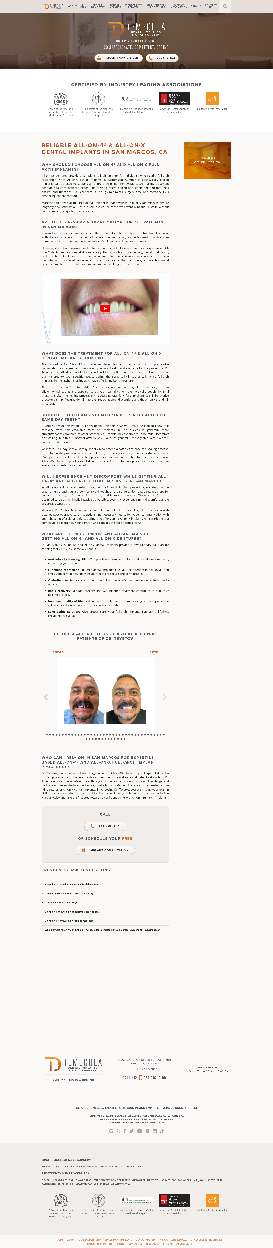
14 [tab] (88, 735)
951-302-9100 (154, 1077)
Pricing (196, 6)
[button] (105, 884)
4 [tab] (56, 735)
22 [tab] (113, 735)
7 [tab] (66, 735)
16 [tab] (94, 735)
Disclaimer (152, 1244)
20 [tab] (107, 735)
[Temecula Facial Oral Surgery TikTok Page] (162, 1131)
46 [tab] (108, 739)
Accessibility (184, 1244)
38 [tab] (164, 735)
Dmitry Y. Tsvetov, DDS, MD (136, 41)
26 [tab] (126, 735)
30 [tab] (138, 735)
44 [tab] (102, 739)
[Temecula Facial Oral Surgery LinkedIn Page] (155, 1131)
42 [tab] (96, 739)
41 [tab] (93, 739)
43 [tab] (99, 739)
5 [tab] (59, 735)
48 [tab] (115, 739)
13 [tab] (85, 735)
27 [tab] (129, 735)
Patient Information (99, 1244)
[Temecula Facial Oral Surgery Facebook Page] (124, 1131)
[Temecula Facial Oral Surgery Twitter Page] (131, 1131)
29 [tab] (135, 735)
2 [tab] (50, 735)
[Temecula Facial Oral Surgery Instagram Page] (147, 1131)
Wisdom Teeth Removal (173, 1240)
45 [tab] (105, 739)
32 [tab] (145, 735)
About (72, 6)
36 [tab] (157, 735)
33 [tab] (148, 735)
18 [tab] (100, 735)
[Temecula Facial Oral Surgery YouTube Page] (139, 1131)
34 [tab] (151, 735)
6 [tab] (63, 735)
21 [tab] (110, 735)
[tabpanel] (105, 694)
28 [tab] (132, 735)
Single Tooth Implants (118, 1240)
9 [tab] (72, 735)
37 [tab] (160, 735)
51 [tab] (124, 739)
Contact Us (135, 1244)
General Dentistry (90, 1240)
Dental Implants (145, 1240)
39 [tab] (86, 739)
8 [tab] (69, 735)
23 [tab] (116, 735)
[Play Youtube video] (105, 308)
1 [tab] (47, 735)
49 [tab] (118, 739)
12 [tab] (81, 735)
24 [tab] (119, 735)
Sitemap (168, 1244)
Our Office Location (144, 1069)
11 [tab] (78, 735)
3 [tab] (53, 735)
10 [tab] (75, 735)
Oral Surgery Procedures (206, 1240)
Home (57, 6)
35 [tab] (154, 735)
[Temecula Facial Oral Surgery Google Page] (111, 1131)
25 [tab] (123, 735)
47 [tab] (111, 739)
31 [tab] (142, 735)
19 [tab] (104, 735)
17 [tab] (97, 735)
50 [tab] (121, 739)
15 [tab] (91, 735)
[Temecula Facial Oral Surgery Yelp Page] (118, 1131)
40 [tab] (89, 739)
